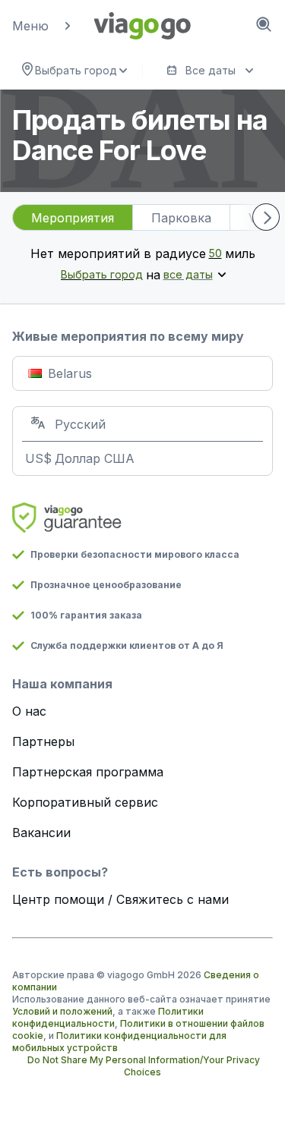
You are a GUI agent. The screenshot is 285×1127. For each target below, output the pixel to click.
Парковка (181, 217)
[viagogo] (143, 25)
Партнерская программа (87, 771)
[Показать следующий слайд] (266, 217)
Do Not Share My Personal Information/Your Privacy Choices (143, 1066)
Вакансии (41, 832)
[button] (55, 25)
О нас (29, 711)
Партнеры (43, 741)
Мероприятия (72, 217)
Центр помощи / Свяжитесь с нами (120, 899)
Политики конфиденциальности (108, 1017)
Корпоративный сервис (85, 802)
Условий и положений (62, 1011)
